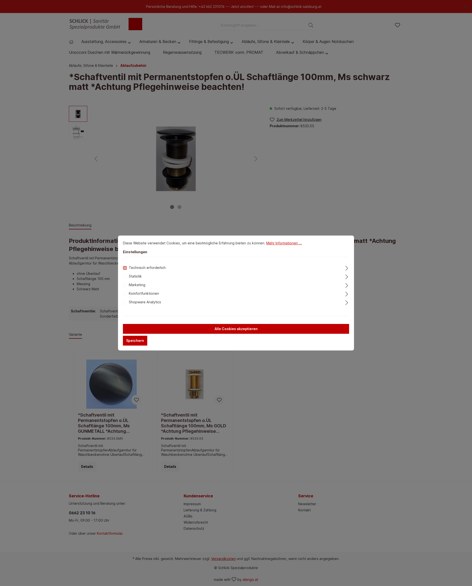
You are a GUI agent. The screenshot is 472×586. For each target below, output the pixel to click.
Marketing (137, 285)
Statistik (135, 276)
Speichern (135, 340)
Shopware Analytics (145, 302)
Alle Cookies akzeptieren (236, 329)
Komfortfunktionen (144, 293)
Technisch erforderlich (147, 267)
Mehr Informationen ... (284, 243)
